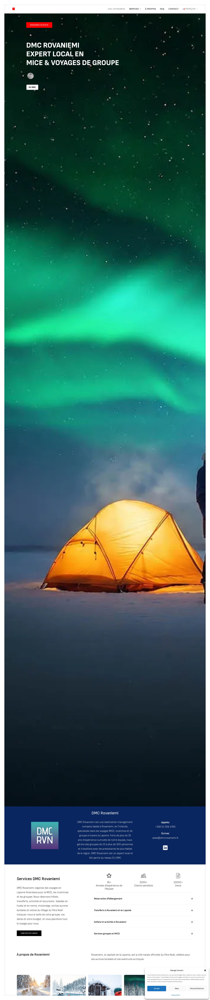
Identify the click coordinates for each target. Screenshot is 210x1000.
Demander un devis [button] (39, 25)
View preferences (197, 988)
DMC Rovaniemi (116, 9)
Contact (173, 9)
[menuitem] (117, 8)
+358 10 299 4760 (165, 826)
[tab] (143, 898)
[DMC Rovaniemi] (13, 9)
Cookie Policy (175, 995)
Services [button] (134, 9)
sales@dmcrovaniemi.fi (165, 837)
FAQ (162, 9)
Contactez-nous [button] (29, 933)
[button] (205, 970)
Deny (177, 988)
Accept (157, 988)
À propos (150, 9)
